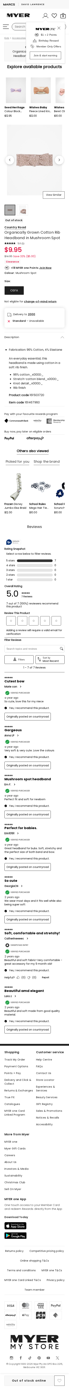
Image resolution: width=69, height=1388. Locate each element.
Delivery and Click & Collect (17, 1082)
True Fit (9, 1097)
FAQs (39, 1066)
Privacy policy (56, 1280)
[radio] (14, 290)
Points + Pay (12, 1073)
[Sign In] (45, 16)
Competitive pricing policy (46, 1251)
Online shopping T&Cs (34, 1261)
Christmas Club (14, 1182)
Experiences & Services (45, 1088)
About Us (10, 1162)
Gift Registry (44, 1104)
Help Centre (44, 1059)
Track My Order (14, 1059)
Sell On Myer (12, 1189)
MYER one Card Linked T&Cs (22, 1280)
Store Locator (45, 1080)
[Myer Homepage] (18, 17)
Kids (6, 38)
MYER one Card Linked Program (14, 1113)
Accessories (19, 38)
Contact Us (43, 1073)
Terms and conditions (21, 1270)
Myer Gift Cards (15, 1148)
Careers (9, 1155)
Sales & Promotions (49, 1111)
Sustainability (13, 1175)
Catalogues (12, 1104)
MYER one (10, 1142)
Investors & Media (16, 1169)
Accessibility (44, 1124)
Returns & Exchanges (18, 1090)
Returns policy (14, 1251)
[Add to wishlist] (59, 1381)
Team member (34, 1290)
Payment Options (16, 1066)
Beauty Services (47, 1097)
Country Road (15, 227)
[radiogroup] (34, 290)
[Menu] (6, 27)
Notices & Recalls (47, 1117)
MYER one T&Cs (52, 1270)
